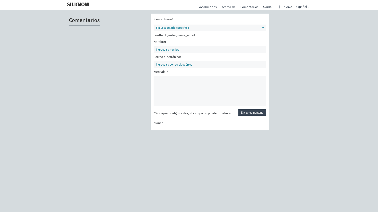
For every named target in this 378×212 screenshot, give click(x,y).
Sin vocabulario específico (172, 27)
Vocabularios (208, 7)
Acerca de (228, 7)
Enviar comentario (252, 112)
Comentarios (249, 7)
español (301, 6)
